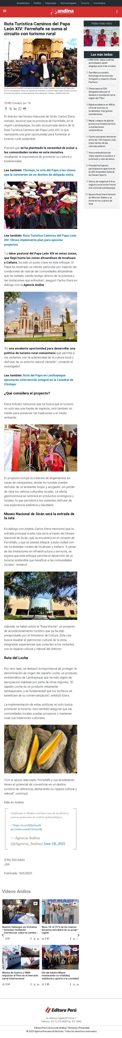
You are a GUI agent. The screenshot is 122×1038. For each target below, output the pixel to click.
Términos (72, 1028)
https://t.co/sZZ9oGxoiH (27, 825)
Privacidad (84, 1028)
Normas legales (68, 3)
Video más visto (101, 23)
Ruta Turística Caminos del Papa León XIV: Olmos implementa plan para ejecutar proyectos (40, 240)
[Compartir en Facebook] (31, 938)
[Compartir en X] (35, 938)
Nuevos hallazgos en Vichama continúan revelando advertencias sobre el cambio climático (19, 931)
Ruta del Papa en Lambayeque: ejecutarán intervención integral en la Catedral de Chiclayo (38, 380)
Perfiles (37, 3)
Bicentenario (23, 3)
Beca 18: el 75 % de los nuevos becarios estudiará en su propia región (60, 930)
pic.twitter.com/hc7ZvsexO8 (26, 829)
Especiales (50, 3)
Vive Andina (99, 3)
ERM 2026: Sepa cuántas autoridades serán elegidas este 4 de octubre (102, 63)
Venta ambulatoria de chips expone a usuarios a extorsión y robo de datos (102, 155)
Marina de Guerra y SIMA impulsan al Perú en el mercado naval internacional (20, 975)
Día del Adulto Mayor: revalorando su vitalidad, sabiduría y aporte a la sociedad (60, 975)
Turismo (85, 3)
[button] (2, 935)
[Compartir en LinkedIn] (38, 938)
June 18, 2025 (54, 844)
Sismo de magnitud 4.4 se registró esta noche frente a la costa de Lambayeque (102, 184)
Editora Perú (40, 1028)
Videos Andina (16, 891)
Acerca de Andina (57, 1028)
